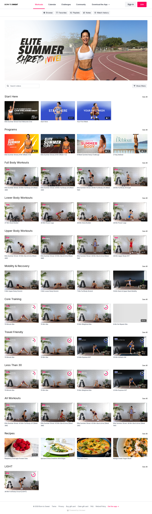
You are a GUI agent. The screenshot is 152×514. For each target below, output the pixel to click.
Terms (54, 506)
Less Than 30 (13, 365)
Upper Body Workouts (18, 230)
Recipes (10, 433)
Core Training (13, 299)
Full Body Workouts (17, 162)
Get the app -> (113, 506)
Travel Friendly (14, 332)
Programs (11, 129)
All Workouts (13, 398)
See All (144, 97)
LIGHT (8, 466)
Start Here (11, 96)
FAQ (91, 506)
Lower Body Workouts (18, 197)
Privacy (61, 506)
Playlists (76, 13)
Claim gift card (83, 506)
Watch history (103, 13)
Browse (49, 13)
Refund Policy (101, 506)
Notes (88, 13)
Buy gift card (71, 506)
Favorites (63, 13)
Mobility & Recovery (17, 266)
